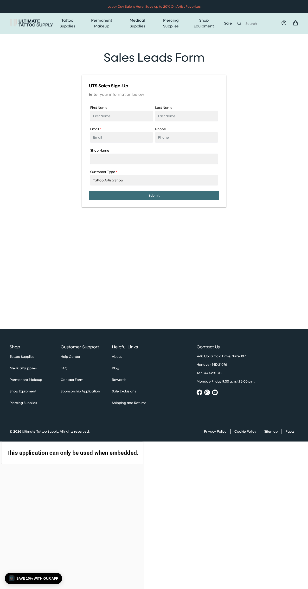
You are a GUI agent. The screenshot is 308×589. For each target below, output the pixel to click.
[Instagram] (207, 393)
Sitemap (271, 431)
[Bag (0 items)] (295, 23)
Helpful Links (125, 347)
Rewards (119, 379)
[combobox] (260, 23)
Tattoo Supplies (67, 23)
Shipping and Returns (129, 402)
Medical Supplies (137, 23)
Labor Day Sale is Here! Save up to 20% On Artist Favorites (154, 6)
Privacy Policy (215, 431)
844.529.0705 (213, 373)
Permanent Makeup (101, 23)
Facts (290, 431)
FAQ (64, 368)
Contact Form (72, 379)
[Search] (238, 23)
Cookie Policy (245, 431)
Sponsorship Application (80, 391)
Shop (15, 347)
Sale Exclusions (124, 391)
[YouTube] (215, 393)
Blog (115, 368)
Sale (228, 23)
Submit (154, 195)
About (117, 356)
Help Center (70, 356)
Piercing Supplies (171, 23)
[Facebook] (199, 393)
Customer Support (80, 347)
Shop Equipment (204, 23)
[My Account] (284, 23)
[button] (33, 578)
